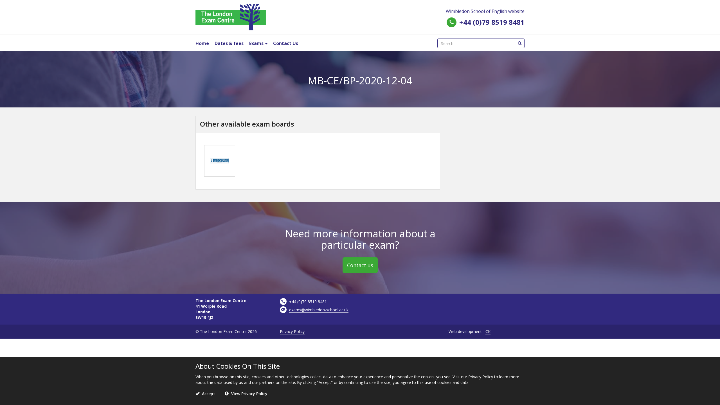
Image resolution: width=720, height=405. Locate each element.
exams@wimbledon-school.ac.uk (318, 309)
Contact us (360, 265)
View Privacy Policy (248, 393)
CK (487, 331)
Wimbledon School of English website (485, 11)
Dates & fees (229, 43)
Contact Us (285, 43)
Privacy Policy (292, 331)
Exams (257, 43)
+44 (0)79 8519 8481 (492, 22)
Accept (208, 393)
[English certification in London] (230, 16)
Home (202, 43)
